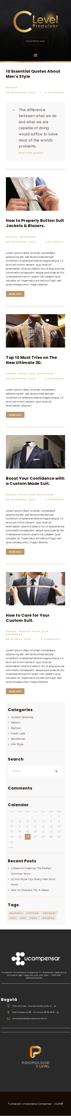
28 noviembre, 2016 (21, 92)
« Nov (11, 847)
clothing (32, 913)
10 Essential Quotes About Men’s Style (33, 74)
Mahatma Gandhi (31, 153)
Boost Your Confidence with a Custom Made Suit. (35, 481)
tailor (34, 918)
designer (49, 913)
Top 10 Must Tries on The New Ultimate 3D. (31, 360)
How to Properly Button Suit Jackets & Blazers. (35, 223)
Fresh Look (27, 373)
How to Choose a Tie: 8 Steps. (30, 890)
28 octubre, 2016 (18, 639)
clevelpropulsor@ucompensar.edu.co (29, 1018)
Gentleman (28, 237)
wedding (48, 918)
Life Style (17, 744)
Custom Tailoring (22, 717)
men (13, 918)
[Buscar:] (35, 771)
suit (23, 918)
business (16, 913)
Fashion (11, 87)
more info (15, 294)
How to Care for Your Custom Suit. (28, 618)
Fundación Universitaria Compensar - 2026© (35, 1103)
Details (11, 373)
